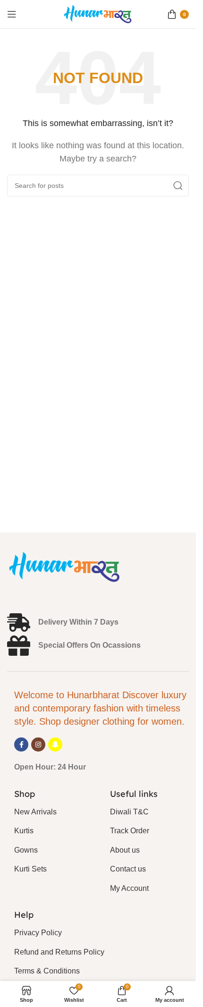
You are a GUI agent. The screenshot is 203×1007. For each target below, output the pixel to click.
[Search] (178, 185)
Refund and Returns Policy (59, 952)
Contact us (128, 869)
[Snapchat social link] (55, 744)
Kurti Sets (30, 869)
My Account (129, 888)
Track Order (129, 831)
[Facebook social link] (21, 744)
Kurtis (24, 831)
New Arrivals (35, 812)
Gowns (26, 850)
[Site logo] (98, 13)
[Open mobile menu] (11, 14)
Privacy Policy (38, 933)
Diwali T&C (129, 812)
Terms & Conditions (47, 971)
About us (125, 850)
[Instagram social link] (38, 744)
